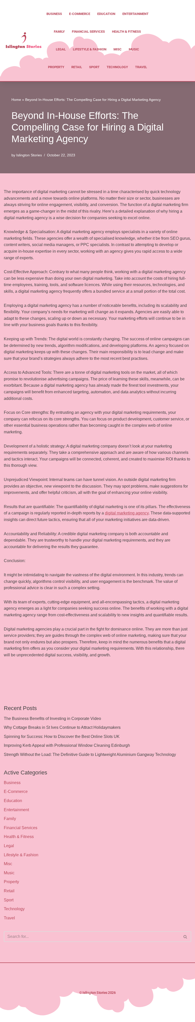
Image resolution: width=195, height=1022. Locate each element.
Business (54, 14)
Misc (117, 49)
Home (16, 100)
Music (134, 49)
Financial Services (88, 31)
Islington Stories (29, 155)
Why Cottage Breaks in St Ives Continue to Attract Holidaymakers (62, 727)
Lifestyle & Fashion (89, 49)
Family (59, 31)
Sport (94, 67)
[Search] (185, 936)
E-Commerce (79, 14)
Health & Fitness (126, 31)
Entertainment (135, 14)
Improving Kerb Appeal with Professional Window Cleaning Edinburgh (67, 745)
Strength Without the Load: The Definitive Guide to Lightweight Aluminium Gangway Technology (90, 754)
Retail (76, 67)
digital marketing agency (127, 513)
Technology (117, 67)
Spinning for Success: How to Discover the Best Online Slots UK (62, 736)
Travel (141, 67)
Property (56, 67)
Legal (61, 49)
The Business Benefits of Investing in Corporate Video (52, 718)
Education (106, 14)
